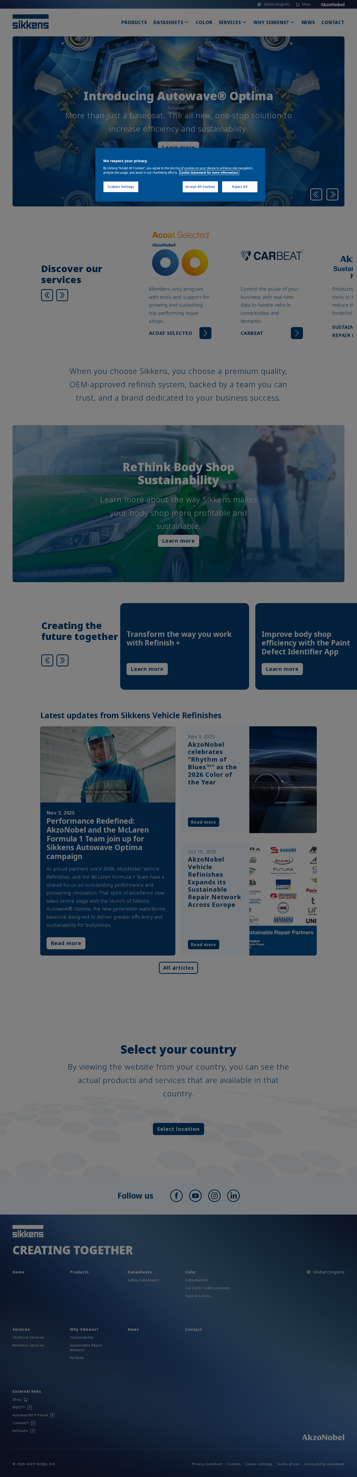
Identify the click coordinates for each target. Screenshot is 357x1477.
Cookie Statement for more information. (209, 173)
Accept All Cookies (200, 187)
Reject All (239, 187)
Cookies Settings (120, 187)
